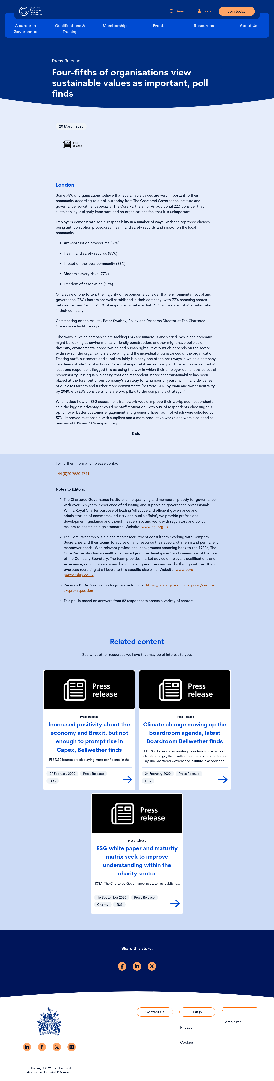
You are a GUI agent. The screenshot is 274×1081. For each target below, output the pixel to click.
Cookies (187, 1042)
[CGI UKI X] (57, 1047)
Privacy (186, 1027)
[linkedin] (137, 966)
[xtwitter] (152, 966)
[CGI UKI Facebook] (42, 1047)
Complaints (232, 1022)
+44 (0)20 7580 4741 (72, 473)
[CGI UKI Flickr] (71, 1047)
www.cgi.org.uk (154, 526)
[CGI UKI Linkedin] (27, 1047)
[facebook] (122, 966)
